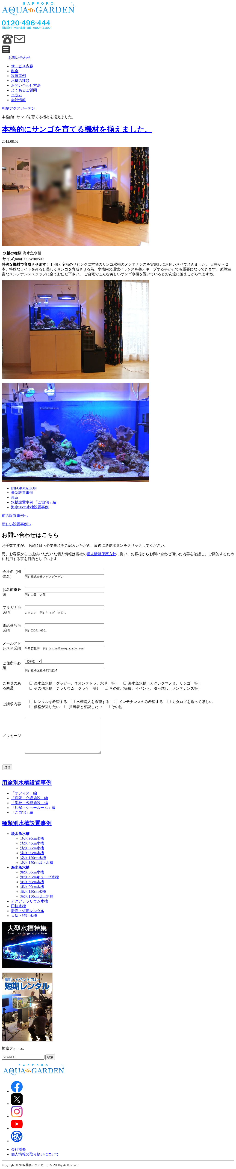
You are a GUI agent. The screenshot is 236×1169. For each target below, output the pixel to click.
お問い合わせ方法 (26, 85)
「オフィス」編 (24, 793)
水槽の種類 (20, 80)
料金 (14, 71)
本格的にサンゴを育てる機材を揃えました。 (77, 129)
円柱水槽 (18, 906)
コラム (16, 95)
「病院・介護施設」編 (29, 798)
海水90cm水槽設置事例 (30, 507)
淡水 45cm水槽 (32, 843)
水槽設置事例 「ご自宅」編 (33, 502)
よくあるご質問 (24, 90)
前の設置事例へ (15, 516)
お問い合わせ (18, 58)
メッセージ (12, 736)
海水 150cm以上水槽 (36, 896)
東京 (14, 497)
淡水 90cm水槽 (32, 853)
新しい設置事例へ (16, 524)
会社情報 (18, 100)
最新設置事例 (22, 493)
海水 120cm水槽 (33, 891)
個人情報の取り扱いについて (35, 1154)
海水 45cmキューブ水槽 (39, 877)
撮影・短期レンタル (27, 911)
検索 (50, 1057)
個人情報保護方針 (101, 554)
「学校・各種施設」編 (29, 803)
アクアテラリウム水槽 (29, 901)
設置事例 (18, 76)
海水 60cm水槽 (32, 882)
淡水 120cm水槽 (33, 858)
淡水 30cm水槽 (32, 838)
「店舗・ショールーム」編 (33, 808)
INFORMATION (24, 488)
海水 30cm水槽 (32, 872)
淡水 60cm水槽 (32, 848)
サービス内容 (22, 66)
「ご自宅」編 (22, 812)
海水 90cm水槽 (32, 887)
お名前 (8, 590)
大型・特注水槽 (24, 916)
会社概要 (18, 1149)
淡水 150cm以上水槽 (36, 863)
